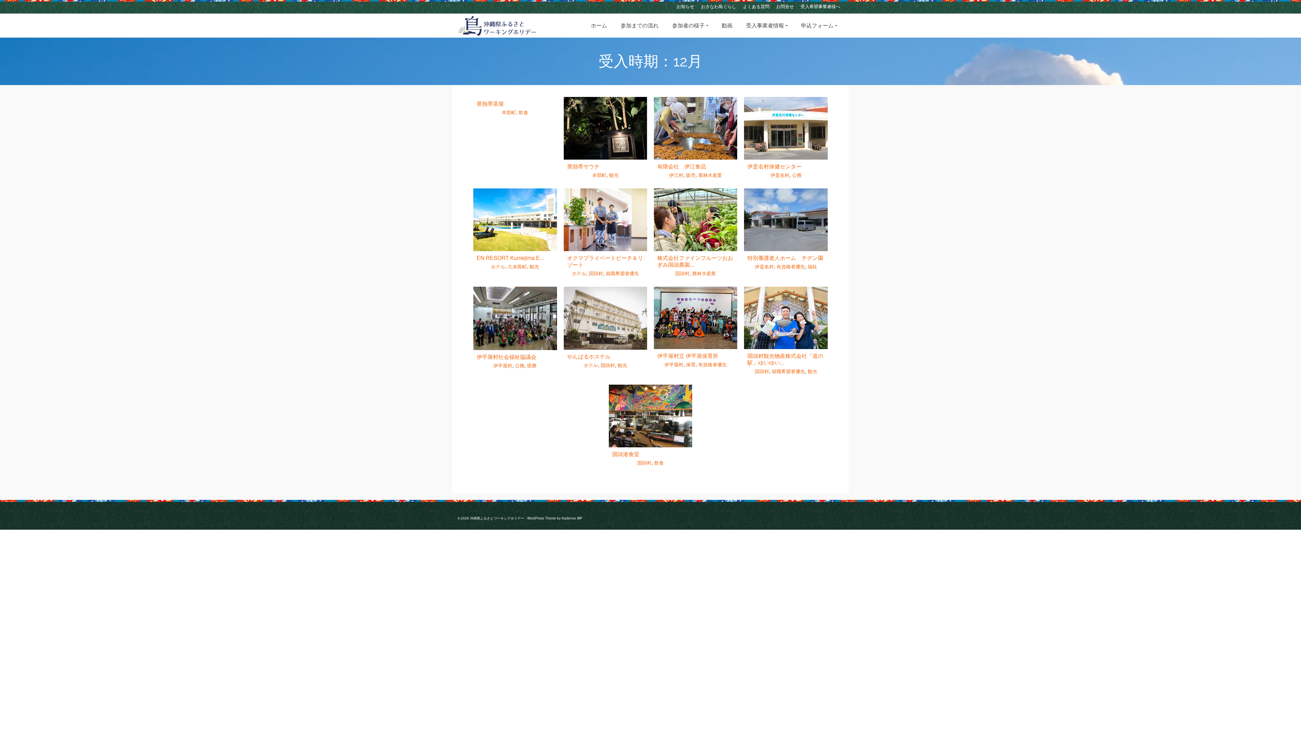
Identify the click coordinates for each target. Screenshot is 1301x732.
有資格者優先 (791, 266)
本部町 (509, 112)
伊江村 (676, 174)
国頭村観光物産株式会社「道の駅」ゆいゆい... (785, 359)
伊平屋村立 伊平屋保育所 (687, 356)
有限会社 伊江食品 (681, 166)
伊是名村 (779, 174)
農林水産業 (710, 174)
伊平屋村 (502, 365)
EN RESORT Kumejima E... (510, 258)
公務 (797, 174)
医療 (532, 365)
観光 (614, 174)
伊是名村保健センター (774, 166)
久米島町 (517, 266)
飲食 (523, 112)
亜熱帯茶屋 (490, 103)
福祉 (812, 266)
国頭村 (596, 273)
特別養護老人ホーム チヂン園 (785, 258)
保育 (691, 364)
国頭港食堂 (625, 454)
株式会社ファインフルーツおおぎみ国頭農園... (695, 261)
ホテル (498, 266)
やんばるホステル (589, 356)
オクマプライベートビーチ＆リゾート (605, 261)
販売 (691, 174)
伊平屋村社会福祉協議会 (506, 357)
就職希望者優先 (622, 273)
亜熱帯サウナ (583, 166)
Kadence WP (572, 518)
